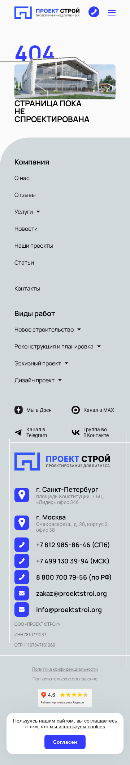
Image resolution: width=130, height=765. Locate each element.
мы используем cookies (77, 726)
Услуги (23, 212)
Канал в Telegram (36, 432)
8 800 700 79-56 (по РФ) (74, 577)
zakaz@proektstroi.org (71, 593)
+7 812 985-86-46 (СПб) (73, 544)
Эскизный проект (37, 363)
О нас (22, 178)
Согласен (65, 742)
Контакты (27, 288)
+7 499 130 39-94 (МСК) (73, 561)
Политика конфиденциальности (65, 669)
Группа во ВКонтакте (96, 432)
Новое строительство (44, 329)
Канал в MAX (98, 410)
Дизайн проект (34, 380)
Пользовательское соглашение (65, 679)
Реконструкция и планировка (54, 346)
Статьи (24, 262)
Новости (26, 229)
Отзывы (25, 195)
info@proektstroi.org (69, 609)
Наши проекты (33, 245)
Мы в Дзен (39, 410)
